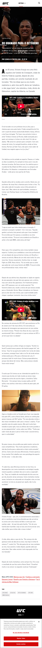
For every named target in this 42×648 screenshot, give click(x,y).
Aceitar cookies (21, 644)
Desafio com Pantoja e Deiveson (24, 579)
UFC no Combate (22, 592)
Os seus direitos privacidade (21, 632)
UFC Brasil (5, 592)
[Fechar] (39, 622)
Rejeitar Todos (21, 638)
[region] (21, 633)
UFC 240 (31, 592)
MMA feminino (6, 595)
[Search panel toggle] (39, 3)
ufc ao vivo (12, 592)
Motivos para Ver (19, 577)
